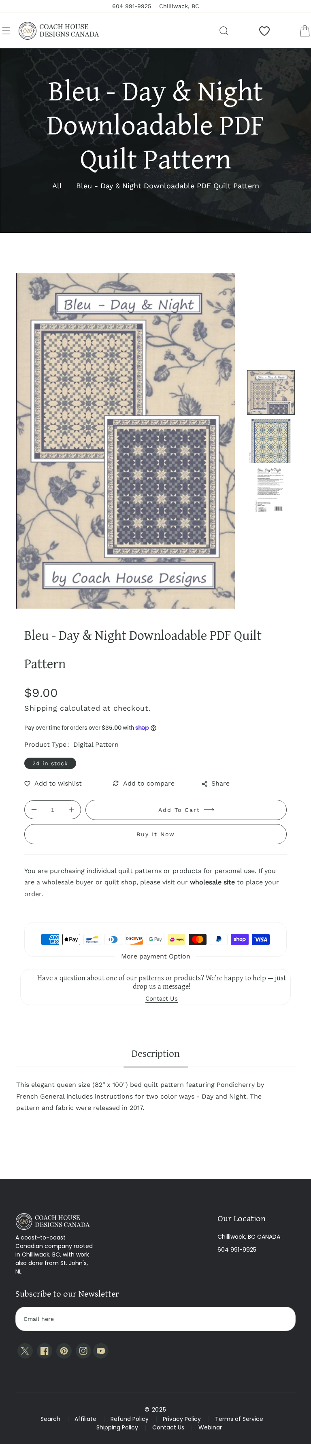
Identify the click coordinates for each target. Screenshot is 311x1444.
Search (50, 1419)
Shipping (41, 708)
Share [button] (220, 783)
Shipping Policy (117, 1427)
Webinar (210, 1427)
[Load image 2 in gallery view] (271, 441)
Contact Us (168, 1427)
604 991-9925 (236, 1250)
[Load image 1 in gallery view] (271, 392)
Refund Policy (130, 1419)
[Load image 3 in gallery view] (271, 489)
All (57, 185)
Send (281, 1319)
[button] (6, 31)
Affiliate (85, 1419)
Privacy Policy (182, 1419)
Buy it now (155, 834)
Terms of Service (239, 1419)
